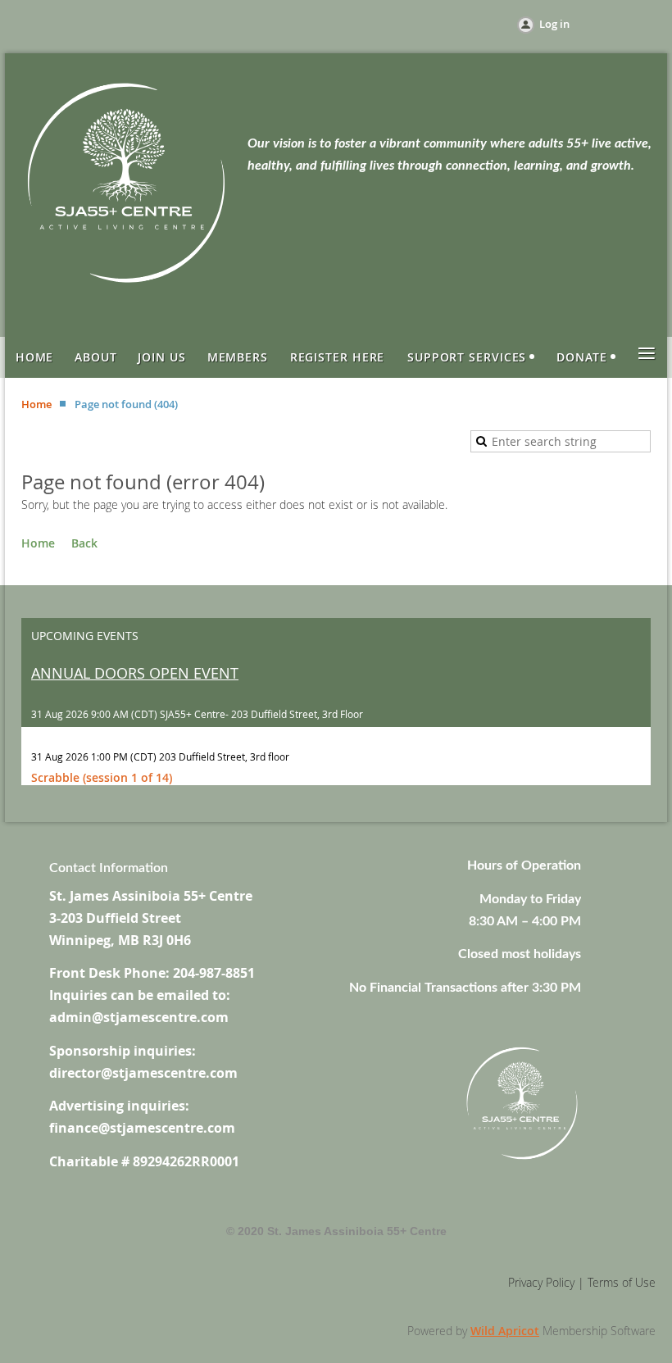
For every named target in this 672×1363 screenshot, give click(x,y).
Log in (554, 23)
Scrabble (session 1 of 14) (101, 777)
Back (84, 543)
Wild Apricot (504, 1330)
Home (36, 404)
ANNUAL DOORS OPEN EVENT (134, 673)
